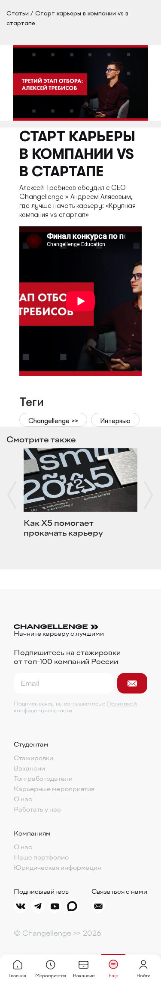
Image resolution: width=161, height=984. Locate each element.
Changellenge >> (53, 421)
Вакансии (29, 768)
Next (149, 495)
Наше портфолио (41, 857)
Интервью (115, 421)
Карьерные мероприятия (54, 789)
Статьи (17, 13)
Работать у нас (37, 809)
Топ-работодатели (43, 779)
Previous (12, 495)
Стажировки (33, 758)
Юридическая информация (57, 868)
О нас (23, 799)
